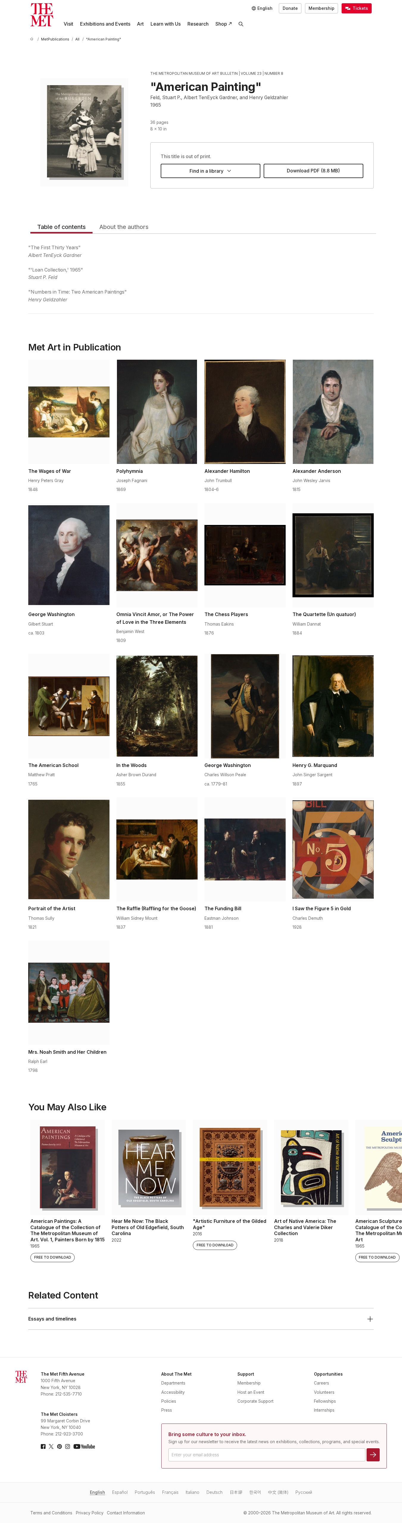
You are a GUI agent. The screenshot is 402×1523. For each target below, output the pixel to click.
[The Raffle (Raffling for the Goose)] (157, 849)
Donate (290, 8)
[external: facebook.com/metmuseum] (43, 1446)
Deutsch (215, 1492)
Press (166, 1410)
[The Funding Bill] (245, 849)
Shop (221, 24)
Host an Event (250, 1392)
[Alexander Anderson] (333, 412)
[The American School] (69, 706)
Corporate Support (255, 1401)
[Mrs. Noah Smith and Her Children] (69, 993)
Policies (168, 1401)
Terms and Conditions (51, 1512)
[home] (32, 39)
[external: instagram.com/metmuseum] (67, 1446)
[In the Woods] (157, 706)
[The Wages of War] (69, 412)
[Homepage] (41, 14)
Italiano (192, 1492)
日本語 (236, 1492)
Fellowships (325, 1401)
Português (145, 1492)
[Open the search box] (241, 24)
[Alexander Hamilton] (245, 412)
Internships (324, 1410)
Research (198, 24)
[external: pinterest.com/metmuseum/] (59, 1446)
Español (120, 1492)
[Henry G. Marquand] (333, 706)
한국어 (255, 1492)
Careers (321, 1383)
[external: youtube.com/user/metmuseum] (84, 1446)
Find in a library (206, 171)
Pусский (303, 1492)
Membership (321, 8)
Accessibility (173, 1392)
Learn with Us (166, 24)
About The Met (176, 1374)
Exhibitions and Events (105, 24)
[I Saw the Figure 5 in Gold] (333, 849)
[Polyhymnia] (157, 412)
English (97, 1492)
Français (170, 1492)
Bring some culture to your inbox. (207, 1434)
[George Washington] (69, 555)
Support (245, 1374)
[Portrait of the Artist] (69, 849)
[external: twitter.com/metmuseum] (51, 1446)
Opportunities (328, 1374)
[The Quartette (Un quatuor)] (333, 555)
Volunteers (324, 1392)
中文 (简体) (278, 1492)
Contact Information (126, 1512)
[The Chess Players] (245, 555)
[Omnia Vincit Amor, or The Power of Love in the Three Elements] (157, 555)
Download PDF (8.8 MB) (313, 171)
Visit (68, 24)
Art (140, 24)
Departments (173, 1383)
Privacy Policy (90, 1512)
